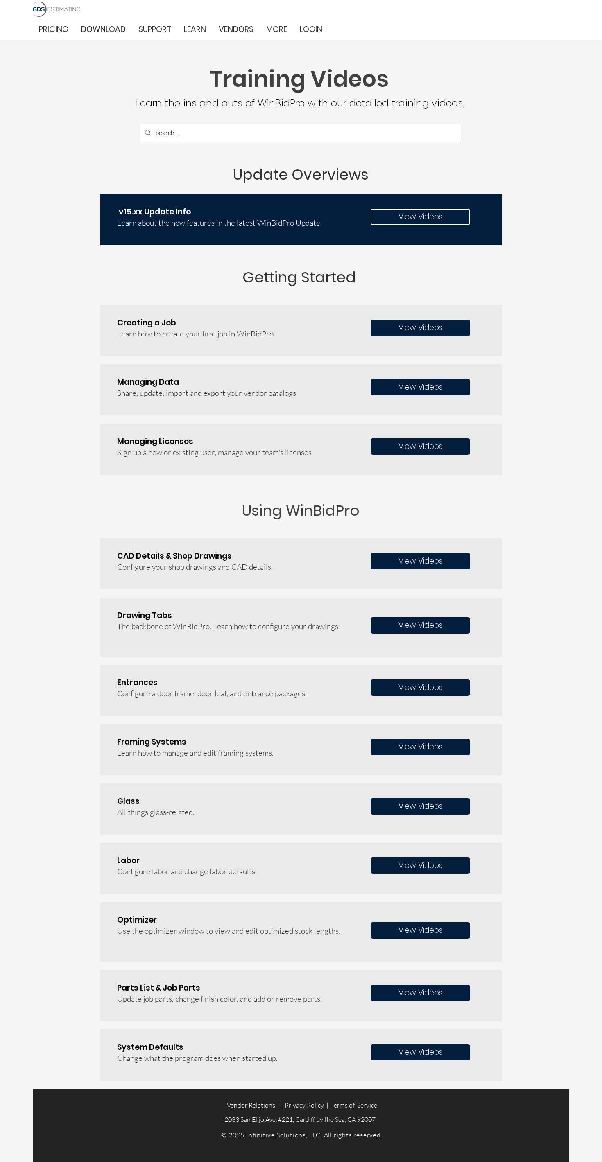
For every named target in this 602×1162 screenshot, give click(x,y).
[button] (276, 29)
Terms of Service (354, 1105)
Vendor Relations (251, 1105)
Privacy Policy (304, 1105)
